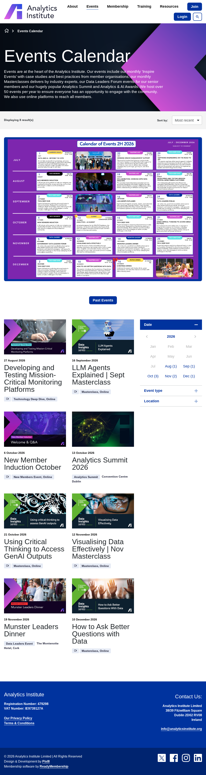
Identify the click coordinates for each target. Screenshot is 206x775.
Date (148, 325)
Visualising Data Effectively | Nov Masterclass (98, 549)
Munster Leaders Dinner (31, 630)
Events (92, 6)
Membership (117, 6)
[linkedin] (198, 758)
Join (194, 7)
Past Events (103, 300)
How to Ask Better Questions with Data (101, 633)
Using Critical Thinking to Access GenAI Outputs (34, 549)
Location (151, 401)
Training (144, 6)
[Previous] (146, 336)
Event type (153, 391)
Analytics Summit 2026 (100, 463)
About (72, 6)
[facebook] (174, 758)
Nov (171, 376)
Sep (189, 366)
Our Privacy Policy (18, 718)
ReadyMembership (54, 766)
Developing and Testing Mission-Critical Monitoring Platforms (33, 378)
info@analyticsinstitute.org (181, 729)
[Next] (195, 336)
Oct (153, 376)
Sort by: (162, 120)
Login (182, 17)
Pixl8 (46, 761)
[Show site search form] (197, 17)
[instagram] (186, 758)
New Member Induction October (32, 463)
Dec (189, 376)
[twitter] (162, 758)
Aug (171, 366)
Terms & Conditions (19, 723)
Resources (169, 6)
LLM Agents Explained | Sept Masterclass (98, 374)
